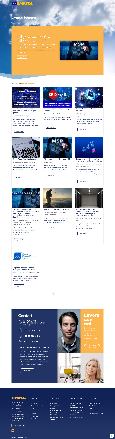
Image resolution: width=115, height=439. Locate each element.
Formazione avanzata (76, 417)
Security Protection (56, 406)
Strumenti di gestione (76, 410)
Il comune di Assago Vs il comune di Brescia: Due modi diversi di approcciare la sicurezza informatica (88, 212)
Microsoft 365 (93, 411)
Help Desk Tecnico (19, 425)
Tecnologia (25, 116)
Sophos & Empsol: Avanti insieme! (86, 110)
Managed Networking (56, 417)
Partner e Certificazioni (37, 406)
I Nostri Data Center (95, 403)
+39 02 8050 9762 (19, 414)
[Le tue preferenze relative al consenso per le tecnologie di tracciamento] (112, 436)
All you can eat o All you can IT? (33, 38)
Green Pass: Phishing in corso (24, 159)
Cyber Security (80, 114)
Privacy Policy (35, 416)
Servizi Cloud (90, 114)
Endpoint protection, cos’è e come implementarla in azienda (89, 160)
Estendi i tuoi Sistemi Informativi (76, 413)
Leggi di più (22, 57)
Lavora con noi (35, 411)
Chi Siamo (34, 403)
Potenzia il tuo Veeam (76, 407)
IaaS (90, 408)
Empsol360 (16, 220)
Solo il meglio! (74, 420)
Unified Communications (55, 409)
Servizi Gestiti (16, 116)
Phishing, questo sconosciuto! (56, 209)
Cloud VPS (92, 406)
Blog (19, 83)
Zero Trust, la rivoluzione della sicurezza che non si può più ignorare (24, 111)
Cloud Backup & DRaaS (96, 413)
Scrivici (27, 371)
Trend (33, 162)
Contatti (33, 413)
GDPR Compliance (26, 220)
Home (14, 83)
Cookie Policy (35, 418)
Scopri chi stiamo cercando (92, 346)
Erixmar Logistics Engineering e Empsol (57, 110)
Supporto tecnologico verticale (76, 404)
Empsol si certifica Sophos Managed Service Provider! (23, 269)
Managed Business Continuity (56, 413)
